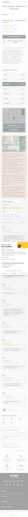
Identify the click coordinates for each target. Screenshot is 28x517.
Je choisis (14, 273)
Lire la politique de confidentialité (8, 259)
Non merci (4, 273)
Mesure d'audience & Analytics (9, 264)
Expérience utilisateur (7, 266)
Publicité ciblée (6, 267)
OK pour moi (23, 273)
